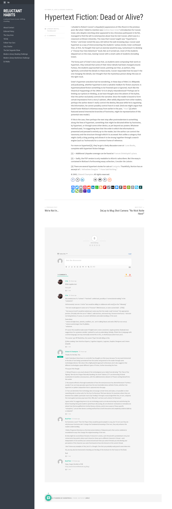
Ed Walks (6, 62)
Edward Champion (66, 9)
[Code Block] (85, 267)
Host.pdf (68, 288)
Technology (51, 31)
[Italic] (69, 267)
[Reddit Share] (109, 180)
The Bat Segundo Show (11, 50)
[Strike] (74, 267)
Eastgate (116, 166)
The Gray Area (8, 35)
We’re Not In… (52, 210)
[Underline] (71, 267)
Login (129, 254)
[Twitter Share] (78, 180)
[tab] (4, 2)
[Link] (88, 267)
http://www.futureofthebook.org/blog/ (77, 466)
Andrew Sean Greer (111, 30)
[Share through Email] (95, 180)
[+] (94, 266)
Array (87, 498)
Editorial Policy (8, 31)
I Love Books (129, 145)
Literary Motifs (53, 29)
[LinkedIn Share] (82, 180)
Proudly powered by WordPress (60, 498)
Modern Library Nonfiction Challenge (16, 58)
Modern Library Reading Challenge (15, 54)
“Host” (126, 108)
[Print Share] (100, 180)
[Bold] (66, 267)
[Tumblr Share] (105, 180)
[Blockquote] (83, 267)
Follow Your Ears (9, 43)
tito (66, 281)
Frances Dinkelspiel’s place (125, 153)
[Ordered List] (77, 267)
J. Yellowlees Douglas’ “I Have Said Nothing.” (98, 169)
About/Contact (8, 28)
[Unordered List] (80, 267)
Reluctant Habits (12, 13)
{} (91, 266)
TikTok (5, 39)
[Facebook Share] (73, 180)
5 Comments (51, 35)
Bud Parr (68, 419)
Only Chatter (7, 46)
